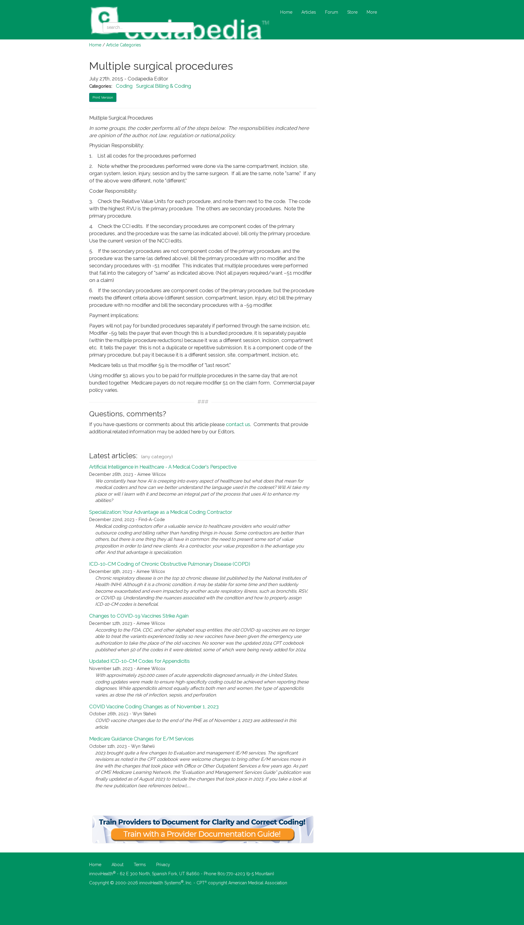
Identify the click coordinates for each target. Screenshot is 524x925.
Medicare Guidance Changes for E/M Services (141, 739)
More (372, 12)
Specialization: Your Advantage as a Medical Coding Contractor (160, 512)
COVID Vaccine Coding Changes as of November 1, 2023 (154, 706)
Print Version (102, 97)
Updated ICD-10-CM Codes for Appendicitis (139, 661)
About (117, 864)
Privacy (163, 864)
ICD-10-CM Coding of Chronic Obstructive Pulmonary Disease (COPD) (169, 564)
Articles (308, 12)
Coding (124, 86)
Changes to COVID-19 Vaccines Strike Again (139, 616)
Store (352, 12)
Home (286, 12)
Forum (331, 12)
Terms (140, 864)
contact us (238, 424)
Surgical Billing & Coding (163, 86)
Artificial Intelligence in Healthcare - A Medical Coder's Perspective (163, 467)
